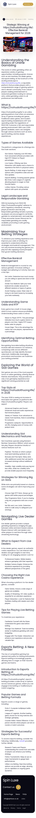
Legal (24, 808)
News (18, 794)
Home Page (8, 794)
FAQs (25, 794)
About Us (6, 808)
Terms (19, 808)
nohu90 (22, 741)
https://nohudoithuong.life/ (10, 83)
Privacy (13, 808)
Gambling (30, 19)
